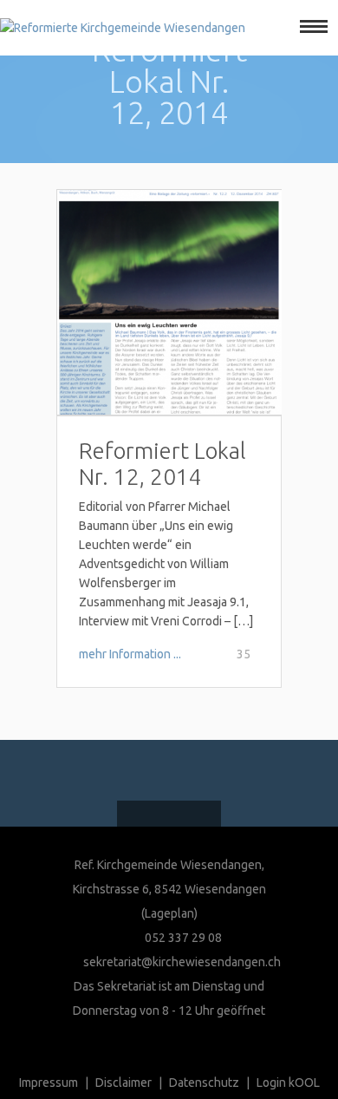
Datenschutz (204, 1082)
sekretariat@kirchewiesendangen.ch (182, 962)
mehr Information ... (130, 654)
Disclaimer (123, 1082)
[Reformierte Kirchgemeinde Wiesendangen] (122, 27)
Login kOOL (288, 1082)
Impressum (48, 1082)
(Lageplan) (169, 913)
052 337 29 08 (182, 938)
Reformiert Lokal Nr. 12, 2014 (162, 463)
